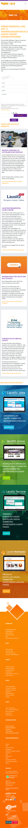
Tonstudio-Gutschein (11, 690)
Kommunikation (10, 726)
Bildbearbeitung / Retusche (12, 673)
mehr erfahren (8, 427)
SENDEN (14, 120)
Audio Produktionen (10, 686)
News (7, 758)
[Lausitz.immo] (13, 442)
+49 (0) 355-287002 (12, 771)
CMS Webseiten (9, 631)
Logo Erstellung (9, 675)
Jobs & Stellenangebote (11, 761)
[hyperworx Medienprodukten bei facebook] (6, 800)
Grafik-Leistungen (10, 666)
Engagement (9, 749)
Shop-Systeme (9, 633)
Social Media (9, 731)
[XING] (12, 800)
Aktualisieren (20, 115)
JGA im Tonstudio (10, 695)
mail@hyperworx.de (13, 773)
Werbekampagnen (10, 727)
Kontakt (7, 744)
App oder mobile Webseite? (12, 654)
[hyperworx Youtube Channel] (11, 800)
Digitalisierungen (10, 693)
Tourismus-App (9, 651)
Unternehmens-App (10, 652)
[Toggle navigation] (25, 3)
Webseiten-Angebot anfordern (13, 751)
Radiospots (8, 691)
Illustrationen (9, 672)
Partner (7, 763)
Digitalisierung (9, 715)
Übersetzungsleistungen (12, 733)
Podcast (7, 697)
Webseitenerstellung (11, 629)
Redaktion (8, 729)
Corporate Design (10, 668)
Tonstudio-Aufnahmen (11, 688)
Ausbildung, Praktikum (11, 759)
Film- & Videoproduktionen (12, 709)
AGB (7, 754)
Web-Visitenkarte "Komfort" (12, 638)
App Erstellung (9, 649)
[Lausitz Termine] (13, 492)
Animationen (9, 713)
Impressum (8, 752)
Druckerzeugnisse (10, 670)
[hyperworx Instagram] (8, 800)
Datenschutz (9, 756)
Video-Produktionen (10, 708)
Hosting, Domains (10, 634)
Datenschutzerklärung (5, 109)
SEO (7, 636)
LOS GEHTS (6, 478)
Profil (7, 745)
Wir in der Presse (10, 747)
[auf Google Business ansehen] (15, 800)
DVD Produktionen (10, 711)
